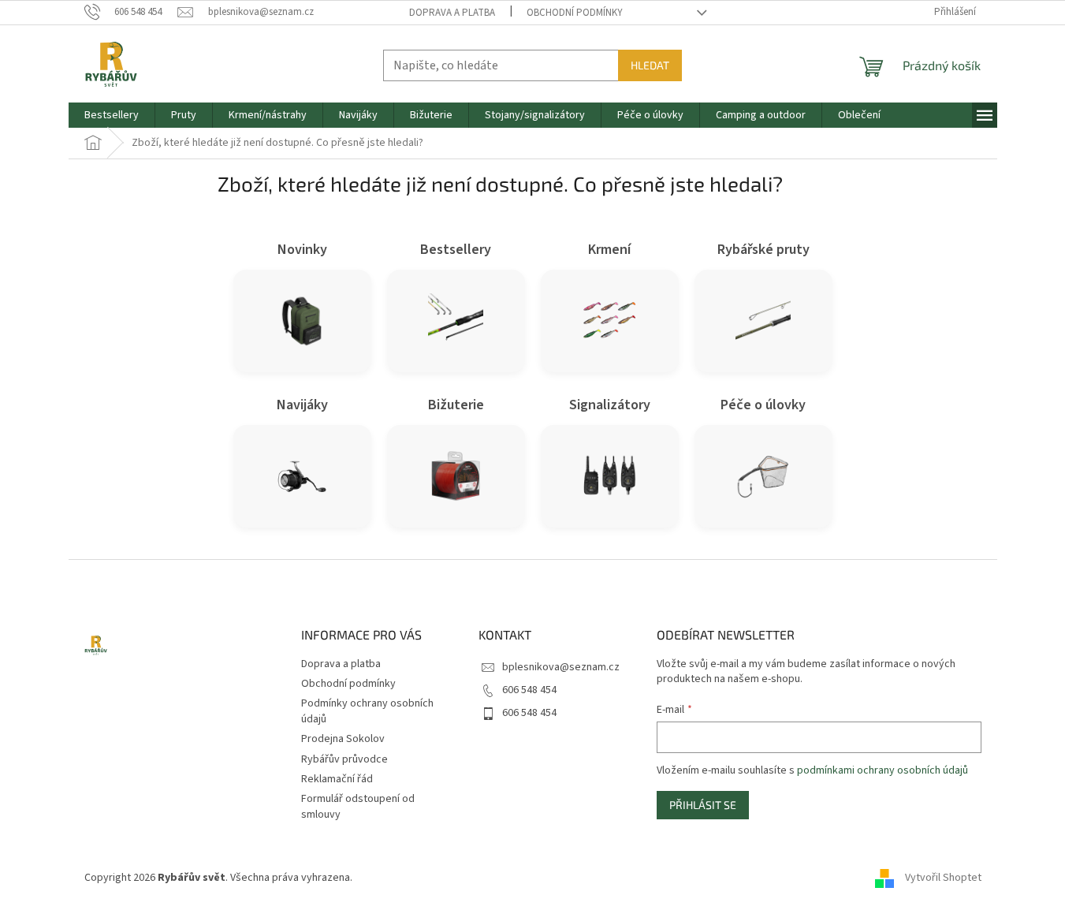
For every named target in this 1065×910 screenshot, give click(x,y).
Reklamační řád (337, 779)
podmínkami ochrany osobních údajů (882, 770)
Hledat (650, 65)
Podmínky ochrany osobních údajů (367, 711)
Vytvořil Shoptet (943, 878)
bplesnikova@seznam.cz (561, 667)
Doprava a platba (452, 13)
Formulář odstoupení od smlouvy (358, 806)
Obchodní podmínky (575, 13)
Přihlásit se (702, 804)
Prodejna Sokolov (343, 739)
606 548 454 (529, 690)
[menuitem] (112, 115)
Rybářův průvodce (344, 759)
